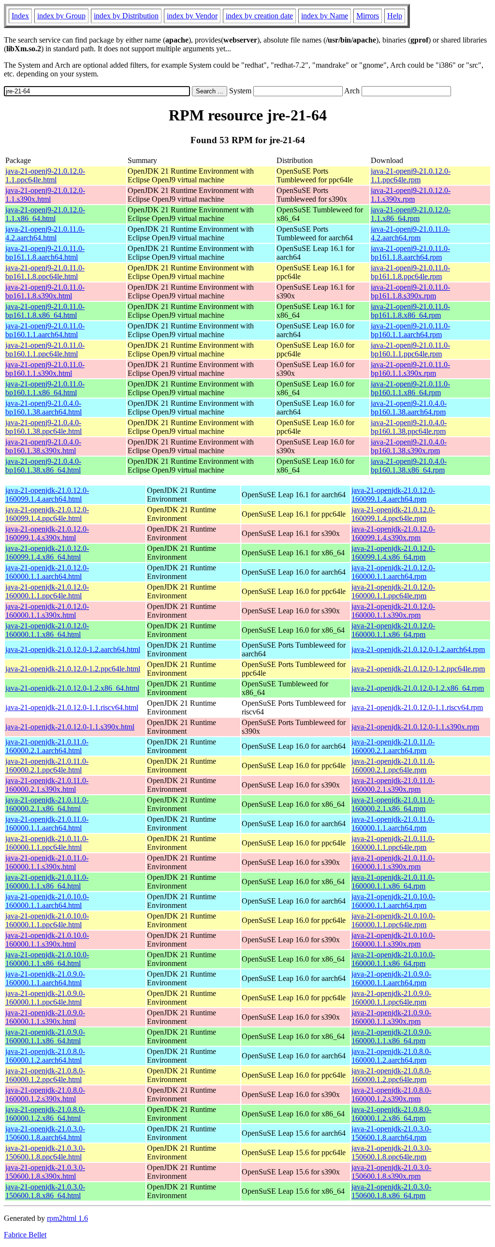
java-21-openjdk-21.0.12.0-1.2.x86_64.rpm (417, 688)
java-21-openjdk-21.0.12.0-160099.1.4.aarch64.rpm (393, 494)
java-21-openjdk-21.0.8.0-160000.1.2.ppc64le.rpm (391, 1075)
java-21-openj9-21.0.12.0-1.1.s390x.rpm (411, 194)
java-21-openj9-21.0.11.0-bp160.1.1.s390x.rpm (410, 368)
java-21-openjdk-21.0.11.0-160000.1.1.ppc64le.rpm (393, 842)
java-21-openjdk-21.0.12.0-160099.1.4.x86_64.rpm (393, 552)
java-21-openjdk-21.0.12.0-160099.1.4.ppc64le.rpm (393, 513)
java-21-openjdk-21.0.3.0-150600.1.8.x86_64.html (45, 1191)
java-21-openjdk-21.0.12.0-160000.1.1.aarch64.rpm (393, 572)
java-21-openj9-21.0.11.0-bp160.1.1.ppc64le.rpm (410, 349)
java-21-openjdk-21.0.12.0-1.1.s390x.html (69, 727)
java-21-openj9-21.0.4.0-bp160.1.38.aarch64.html (43, 407)
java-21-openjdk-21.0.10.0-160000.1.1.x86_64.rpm (393, 958)
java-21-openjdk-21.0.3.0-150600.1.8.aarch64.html (45, 1133)
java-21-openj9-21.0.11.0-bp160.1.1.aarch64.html (45, 330)
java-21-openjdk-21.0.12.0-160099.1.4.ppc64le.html (47, 513)
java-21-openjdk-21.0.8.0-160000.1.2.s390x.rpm (391, 1094)
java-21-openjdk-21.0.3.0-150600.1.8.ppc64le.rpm (391, 1152)
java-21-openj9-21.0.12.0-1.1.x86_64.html (45, 214)
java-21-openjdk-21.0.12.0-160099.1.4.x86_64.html (47, 552)
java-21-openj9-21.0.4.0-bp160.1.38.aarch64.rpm (409, 407)
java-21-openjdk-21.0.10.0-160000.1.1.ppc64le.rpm (393, 920)
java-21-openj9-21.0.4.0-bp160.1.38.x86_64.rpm (409, 465)
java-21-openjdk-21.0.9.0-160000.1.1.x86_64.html (45, 1036)
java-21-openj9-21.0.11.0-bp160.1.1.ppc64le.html (45, 349)
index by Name (324, 16)
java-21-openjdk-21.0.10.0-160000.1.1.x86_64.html (47, 958)
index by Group (61, 16)
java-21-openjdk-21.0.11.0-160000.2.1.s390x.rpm (393, 784)
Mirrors (367, 16)
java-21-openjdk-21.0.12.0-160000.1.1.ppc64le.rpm (393, 591)
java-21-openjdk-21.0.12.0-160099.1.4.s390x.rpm (393, 533)
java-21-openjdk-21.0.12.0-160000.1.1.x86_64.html (47, 630)
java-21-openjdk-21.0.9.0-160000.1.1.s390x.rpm (391, 1017)
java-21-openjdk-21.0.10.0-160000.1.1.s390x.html (47, 939)
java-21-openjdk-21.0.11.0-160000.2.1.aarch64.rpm (393, 746)
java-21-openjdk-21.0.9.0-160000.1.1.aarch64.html (45, 978)
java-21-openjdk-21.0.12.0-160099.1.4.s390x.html (47, 533)
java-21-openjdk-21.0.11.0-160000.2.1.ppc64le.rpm (393, 765)
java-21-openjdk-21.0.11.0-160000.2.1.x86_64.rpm (393, 804)
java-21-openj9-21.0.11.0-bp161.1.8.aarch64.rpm (410, 252)
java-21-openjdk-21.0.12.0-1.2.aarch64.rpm (418, 649)
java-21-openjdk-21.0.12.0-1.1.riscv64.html (71, 707)
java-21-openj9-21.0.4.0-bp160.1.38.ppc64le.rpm (409, 426)
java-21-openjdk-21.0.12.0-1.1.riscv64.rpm (417, 707)
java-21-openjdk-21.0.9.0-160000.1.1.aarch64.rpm (391, 978)
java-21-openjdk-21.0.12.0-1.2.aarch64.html (72, 649)
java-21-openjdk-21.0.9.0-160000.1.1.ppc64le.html (45, 997)
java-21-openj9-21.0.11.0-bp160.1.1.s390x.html (45, 368)
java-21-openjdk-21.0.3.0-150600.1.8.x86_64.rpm (391, 1191)
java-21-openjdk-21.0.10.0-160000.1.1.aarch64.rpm (393, 900)
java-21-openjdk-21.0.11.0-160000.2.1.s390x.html (46, 784)
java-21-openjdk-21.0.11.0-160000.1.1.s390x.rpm (393, 862)
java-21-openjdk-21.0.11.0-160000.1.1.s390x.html (46, 862)
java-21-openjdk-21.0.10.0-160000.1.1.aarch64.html (47, 900)
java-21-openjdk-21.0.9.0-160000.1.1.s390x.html (45, 1017)
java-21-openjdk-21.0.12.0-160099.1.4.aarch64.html (47, 494)
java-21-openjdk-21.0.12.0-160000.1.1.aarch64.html (47, 572)
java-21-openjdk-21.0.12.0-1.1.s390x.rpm (415, 727)
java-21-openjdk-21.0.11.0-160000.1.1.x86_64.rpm (393, 881)
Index (20, 16)
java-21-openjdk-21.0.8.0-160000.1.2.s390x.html (45, 1094)
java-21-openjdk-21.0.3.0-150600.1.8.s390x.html (45, 1171)
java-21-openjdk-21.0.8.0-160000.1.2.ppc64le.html (45, 1075)
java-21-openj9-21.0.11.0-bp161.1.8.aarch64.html (45, 252)
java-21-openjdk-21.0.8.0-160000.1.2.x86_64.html (45, 1113)
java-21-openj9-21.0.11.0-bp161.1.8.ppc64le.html (45, 272)
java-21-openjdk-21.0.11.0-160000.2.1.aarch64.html (46, 746)
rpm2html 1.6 (67, 1218)
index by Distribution (126, 16)
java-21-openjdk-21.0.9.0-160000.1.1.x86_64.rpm (391, 1036)
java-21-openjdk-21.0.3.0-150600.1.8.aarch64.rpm (391, 1133)
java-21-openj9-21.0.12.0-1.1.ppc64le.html (45, 175)
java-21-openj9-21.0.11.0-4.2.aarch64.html (45, 233)
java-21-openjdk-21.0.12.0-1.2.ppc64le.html (72, 669)
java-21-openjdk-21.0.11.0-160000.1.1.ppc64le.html (46, 842)
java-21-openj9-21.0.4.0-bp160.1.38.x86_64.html (43, 465)
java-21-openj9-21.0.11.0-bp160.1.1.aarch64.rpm (410, 330)
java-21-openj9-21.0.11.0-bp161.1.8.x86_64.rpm (410, 310)
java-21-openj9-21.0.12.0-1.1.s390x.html (45, 194)
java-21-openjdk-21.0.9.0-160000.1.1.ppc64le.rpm (391, 997)
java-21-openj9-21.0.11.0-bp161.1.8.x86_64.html (45, 310)
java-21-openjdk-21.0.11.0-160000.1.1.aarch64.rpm (393, 823)
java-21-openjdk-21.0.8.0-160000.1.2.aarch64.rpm (391, 1055)
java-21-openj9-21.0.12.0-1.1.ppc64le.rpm (411, 175)
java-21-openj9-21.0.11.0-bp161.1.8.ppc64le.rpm (410, 272)
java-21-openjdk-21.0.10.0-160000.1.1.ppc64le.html (47, 920)
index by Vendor (192, 16)
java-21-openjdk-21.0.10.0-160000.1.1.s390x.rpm (393, 939)
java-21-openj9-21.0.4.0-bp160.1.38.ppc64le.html (43, 426)
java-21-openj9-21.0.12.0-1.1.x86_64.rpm (411, 214)
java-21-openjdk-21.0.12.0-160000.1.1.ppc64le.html (47, 591)
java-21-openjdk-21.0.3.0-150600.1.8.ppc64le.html (45, 1152)
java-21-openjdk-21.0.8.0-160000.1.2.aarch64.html (45, 1055)
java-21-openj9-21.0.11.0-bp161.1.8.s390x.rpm (410, 291)
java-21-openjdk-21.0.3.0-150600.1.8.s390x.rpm (391, 1171)
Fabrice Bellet (25, 1235)
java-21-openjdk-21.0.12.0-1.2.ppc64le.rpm (418, 669)
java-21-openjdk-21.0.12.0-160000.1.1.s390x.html (47, 610)
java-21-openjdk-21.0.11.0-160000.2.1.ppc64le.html (46, 765)
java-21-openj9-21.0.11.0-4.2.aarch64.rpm (410, 233)
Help (394, 16)
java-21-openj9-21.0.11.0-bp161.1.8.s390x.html (45, 291)
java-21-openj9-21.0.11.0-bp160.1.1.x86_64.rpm (410, 388)
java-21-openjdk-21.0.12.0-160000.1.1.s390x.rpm (393, 610)
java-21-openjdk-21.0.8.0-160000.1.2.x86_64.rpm (391, 1113)
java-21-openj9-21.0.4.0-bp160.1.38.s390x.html (43, 446)
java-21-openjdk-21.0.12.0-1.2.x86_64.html (72, 688)
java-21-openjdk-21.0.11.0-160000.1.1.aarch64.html (46, 823)
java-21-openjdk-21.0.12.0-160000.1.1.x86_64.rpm (393, 630)
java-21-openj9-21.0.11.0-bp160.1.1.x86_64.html (45, 388)
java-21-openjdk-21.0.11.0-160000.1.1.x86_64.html (46, 881)
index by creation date (259, 16)
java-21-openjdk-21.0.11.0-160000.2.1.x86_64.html (46, 804)
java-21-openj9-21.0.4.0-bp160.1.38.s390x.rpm (409, 446)
